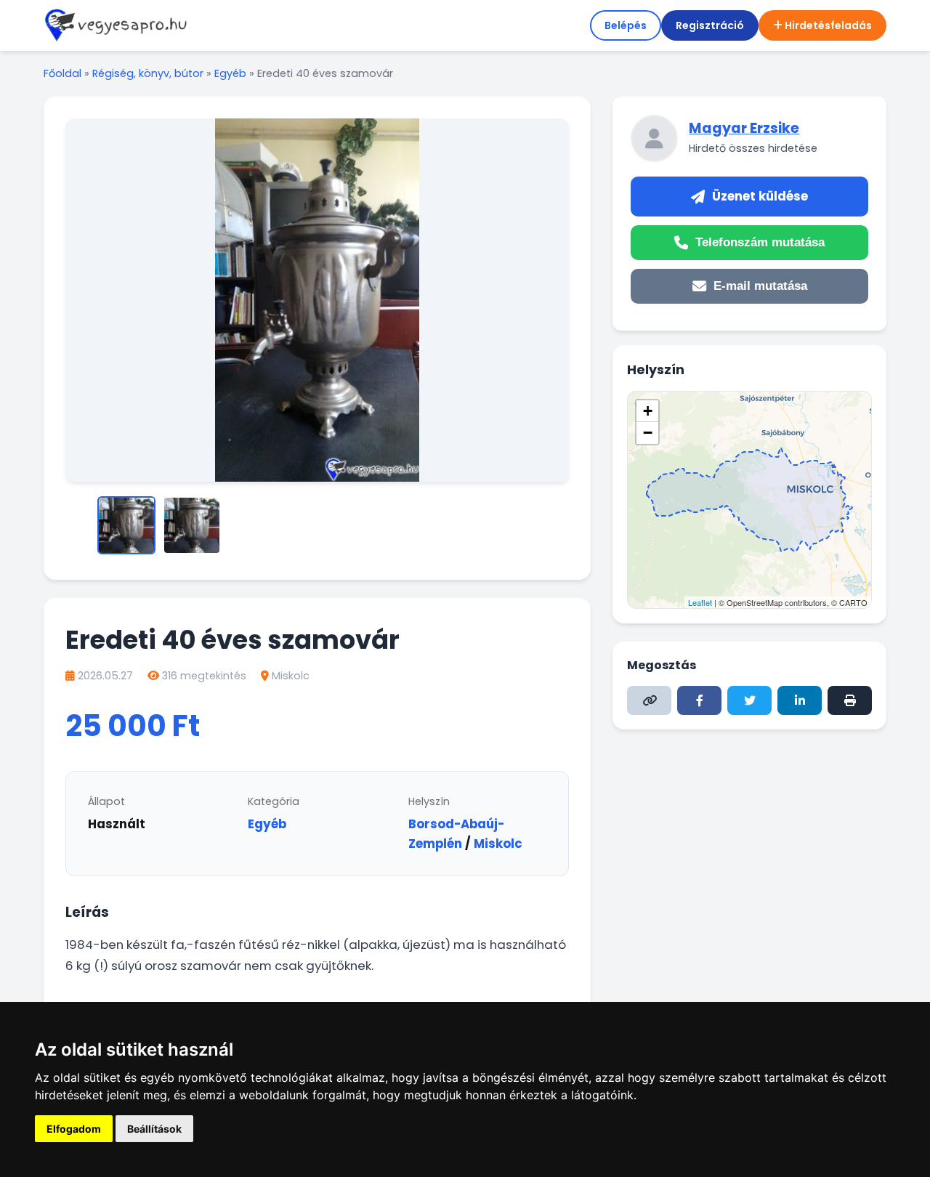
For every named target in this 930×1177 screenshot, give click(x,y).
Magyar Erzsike (744, 128)
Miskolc (291, 675)
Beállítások (154, 1129)
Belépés (625, 25)
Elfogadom (73, 1129)
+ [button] (647, 411)
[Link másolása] (649, 700)
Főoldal (62, 73)
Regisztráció (710, 25)
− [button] (647, 433)
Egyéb (230, 73)
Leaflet (700, 602)
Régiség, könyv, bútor (147, 73)
